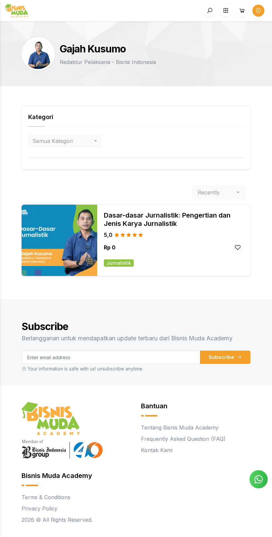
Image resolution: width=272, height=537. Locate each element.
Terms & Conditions (46, 497)
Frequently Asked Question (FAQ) (183, 439)
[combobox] (64, 141)
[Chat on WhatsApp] (258, 479)
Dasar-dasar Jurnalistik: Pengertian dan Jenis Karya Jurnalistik (167, 219)
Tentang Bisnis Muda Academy (180, 427)
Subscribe (222, 357)
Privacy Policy (39, 508)
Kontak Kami (156, 450)
